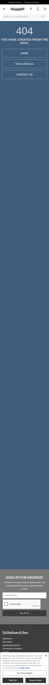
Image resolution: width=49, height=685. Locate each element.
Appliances (7, 638)
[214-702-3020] (38, 9)
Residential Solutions (11, 645)
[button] (4, 9)
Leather (6, 652)
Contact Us (24, 74)
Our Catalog (24, 64)
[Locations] (31, 9)
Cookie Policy (24, 668)
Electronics (7, 642)
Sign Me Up (24, 613)
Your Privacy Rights (24, 673)
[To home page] (17, 9)
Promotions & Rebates (12, 648)
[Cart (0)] (45, 9)
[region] (24, 668)
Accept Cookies (36, 680)
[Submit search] (42, 16)
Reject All (13, 680)
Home (24, 53)
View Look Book (32, 2)
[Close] (46, 655)
